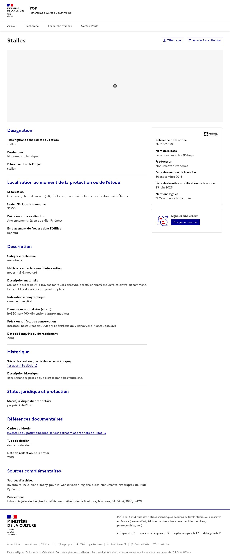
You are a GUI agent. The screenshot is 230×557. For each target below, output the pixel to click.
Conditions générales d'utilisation (73, 552)
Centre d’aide (142, 544)
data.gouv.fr (210, 533)
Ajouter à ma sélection (207, 40)
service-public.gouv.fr (152, 533)
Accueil (11, 26)
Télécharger (174, 40)
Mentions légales (15, 552)
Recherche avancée (60, 26)
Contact (49, 544)
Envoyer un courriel (185, 222)
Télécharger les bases (91, 544)
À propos (67, 544)
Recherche (32, 26)
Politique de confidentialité (40, 552)
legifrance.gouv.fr (184, 533)
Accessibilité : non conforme (22, 544)
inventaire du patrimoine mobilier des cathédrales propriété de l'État (54, 433)
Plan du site (163, 544)
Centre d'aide (89, 26)
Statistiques (117, 544)
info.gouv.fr (124, 533)
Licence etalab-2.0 (165, 552)
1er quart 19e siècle (20, 365)
